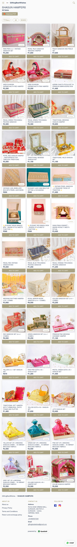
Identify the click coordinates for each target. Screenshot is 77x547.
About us (5, 504)
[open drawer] (3, 2)
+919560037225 (33, 519)
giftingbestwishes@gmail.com (37, 524)
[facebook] (55, 505)
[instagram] (59, 505)
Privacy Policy (7, 508)
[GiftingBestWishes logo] (7, 2)
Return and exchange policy (12, 515)
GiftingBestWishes (18, 3)
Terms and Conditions (10, 511)
